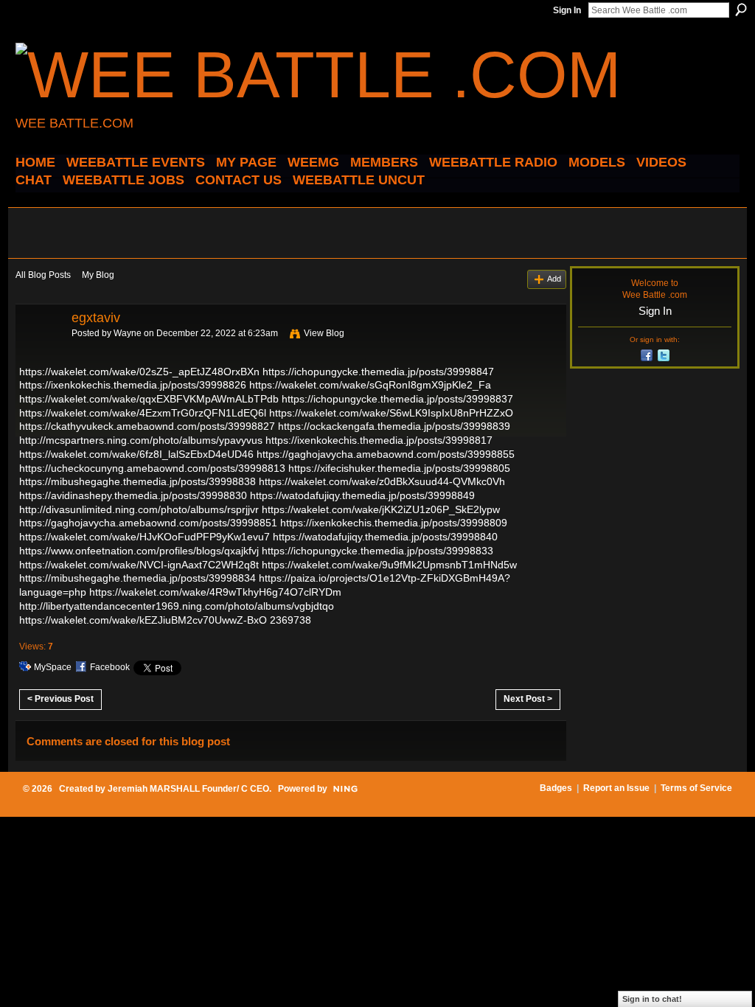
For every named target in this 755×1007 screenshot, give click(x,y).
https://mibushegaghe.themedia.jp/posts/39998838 (137, 481)
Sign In (567, 10)
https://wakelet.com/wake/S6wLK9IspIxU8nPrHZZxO (391, 413)
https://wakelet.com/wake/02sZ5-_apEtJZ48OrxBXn (139, 371)
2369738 (290, 620)
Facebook (110, 667)
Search (741, 9)
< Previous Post (60, 699)
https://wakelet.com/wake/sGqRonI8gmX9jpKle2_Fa (370, 385)
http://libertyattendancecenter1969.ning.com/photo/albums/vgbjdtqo (176, 606)
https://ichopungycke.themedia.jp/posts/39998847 (378, 371)
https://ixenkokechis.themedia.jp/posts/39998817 (379, 440)
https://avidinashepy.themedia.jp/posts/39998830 (133, 495)
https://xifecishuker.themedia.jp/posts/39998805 (399, 468)
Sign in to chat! (652, 998)
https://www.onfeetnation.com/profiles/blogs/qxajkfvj (139, 551)
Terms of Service (696, 788)
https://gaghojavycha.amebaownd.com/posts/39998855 (386, 454)
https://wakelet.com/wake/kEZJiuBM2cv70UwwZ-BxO (143, 620)
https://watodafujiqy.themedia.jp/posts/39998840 (385, 537)
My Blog (98, 275)
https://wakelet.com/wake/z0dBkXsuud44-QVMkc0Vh (382, 481)
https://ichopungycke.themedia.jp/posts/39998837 (397, 399)
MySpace (53, 667)
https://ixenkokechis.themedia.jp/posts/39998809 (393, 523)
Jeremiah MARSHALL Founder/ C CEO (188, 789)
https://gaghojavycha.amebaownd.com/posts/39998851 (148, 523)
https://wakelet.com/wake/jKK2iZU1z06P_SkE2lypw (381, 509)
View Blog (324, 333)
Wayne (128, 333)
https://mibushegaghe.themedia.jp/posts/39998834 (137, 578)
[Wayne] (39, 351)
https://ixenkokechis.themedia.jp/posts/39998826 (132, 385)
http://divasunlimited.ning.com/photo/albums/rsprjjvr (139, 509)
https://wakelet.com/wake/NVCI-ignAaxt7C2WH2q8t (139, 565)
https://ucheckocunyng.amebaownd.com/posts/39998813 (152, 468)
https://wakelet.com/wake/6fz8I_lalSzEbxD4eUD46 (136, 454)
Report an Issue (616, 788)
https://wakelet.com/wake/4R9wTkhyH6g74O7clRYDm (215, 592)
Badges (556, 788)
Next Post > (528, 699)
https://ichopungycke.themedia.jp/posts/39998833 (377, 551)
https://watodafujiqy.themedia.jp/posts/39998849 (362, 495)
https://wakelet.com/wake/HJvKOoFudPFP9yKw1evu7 (144, 537)
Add (554, 278)
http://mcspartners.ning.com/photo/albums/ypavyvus (140, 440)
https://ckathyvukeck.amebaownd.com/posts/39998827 (147, 426)
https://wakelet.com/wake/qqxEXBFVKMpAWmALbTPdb (149, 399)
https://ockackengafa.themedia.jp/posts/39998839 (394, 426)
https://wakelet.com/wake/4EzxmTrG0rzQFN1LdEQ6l (142, 413)
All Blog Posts (43, 275)
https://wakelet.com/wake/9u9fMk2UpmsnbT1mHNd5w (389, 565)
